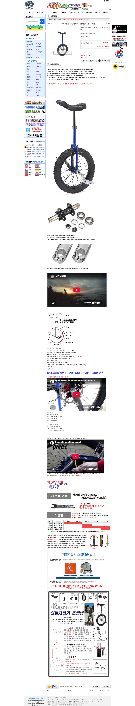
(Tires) (37, 79)
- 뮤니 (27, 52)
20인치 (37, 49)
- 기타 (27, 95)
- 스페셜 (28, 54)
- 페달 (27, 71)
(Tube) (37, 82)
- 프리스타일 (29, 44)
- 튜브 (27, 82)
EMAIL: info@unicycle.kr (80, 703)
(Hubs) (37, 69)
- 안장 (27, 74)
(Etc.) (37, 95)
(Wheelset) (38, 85)
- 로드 (27, 46)
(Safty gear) (38, 90)
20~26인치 (38, 44)
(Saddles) (38, 74)
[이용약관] (50, 705)
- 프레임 (28, 66)
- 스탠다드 (28, 41)
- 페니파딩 (28, 57)
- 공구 (27, 93)
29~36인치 (38, 46)
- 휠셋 (27, 85)
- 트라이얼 (28, 49)
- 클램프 (28, 77)
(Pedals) (37, 71)
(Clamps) (38, 77)
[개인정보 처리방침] (60, 705)
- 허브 (27, 69)
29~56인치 (38, 57)
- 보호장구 (28, 90)
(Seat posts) (38, 87)
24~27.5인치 (38, 52)
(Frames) (37, 66)
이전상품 (49, 23)
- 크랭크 (28, 64)
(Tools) (37, 92)
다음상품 (107, 23)
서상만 (79, 705)
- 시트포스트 (29, 87)
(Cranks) (38, 63)
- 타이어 (28, 79)
